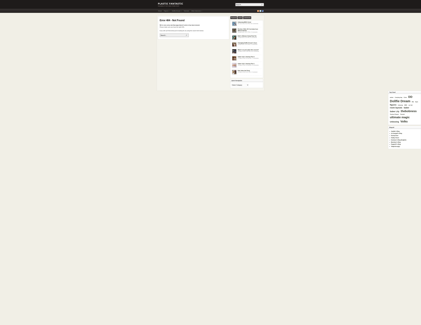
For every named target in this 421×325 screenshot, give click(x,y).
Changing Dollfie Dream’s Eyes (247, 43)
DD (410, 96)
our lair (411, 105)
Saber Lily (394, 111)
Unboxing (394, 122)
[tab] (233, 17)
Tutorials (186, 11)
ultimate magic (400, 117)
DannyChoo (394, 135)
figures (393, 105)
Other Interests (195, 11)
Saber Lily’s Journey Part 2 (246, 57)
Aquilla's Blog (395, 131)
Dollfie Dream (175, 11)
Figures (166, 11)
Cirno (405, 97)
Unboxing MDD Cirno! (244, 22)
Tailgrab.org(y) (395, 146)
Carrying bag (398, 97)
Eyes (416, 101)
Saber (406, 108)
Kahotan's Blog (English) (398, 140)
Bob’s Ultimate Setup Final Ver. (247, 36)
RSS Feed (258, 11)
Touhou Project (394, 114)
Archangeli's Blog (396, 133)
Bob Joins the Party (244, 70)
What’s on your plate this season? (248, 50)
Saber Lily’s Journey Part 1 (246, 63)
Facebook (263, 11)
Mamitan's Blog (396, 142)
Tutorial (402, 114)
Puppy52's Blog (396, 144)
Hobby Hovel (395, 138)
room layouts (396, 108)
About (160, 11)
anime (391, 97)
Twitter (260, 11)
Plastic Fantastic (170, 3)
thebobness (409, 111)
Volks (404, 121)
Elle (413, 101)
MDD (405, 105)
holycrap (400, 105)
